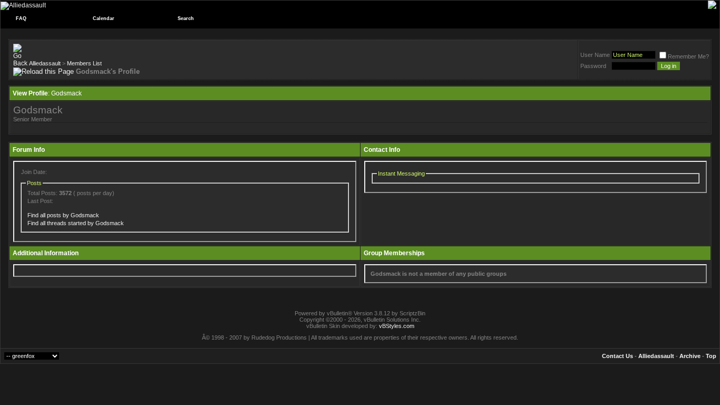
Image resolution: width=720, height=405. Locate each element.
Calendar (103, 18)
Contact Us (617, 356)
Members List (84, 63)
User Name (595, 55)
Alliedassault (45, 63)
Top (711, 356)
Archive (689, 356)
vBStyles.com (396, 326)
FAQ (21, 18)
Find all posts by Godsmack (63, 215)
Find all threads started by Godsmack (75, 223)
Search (186, 18)
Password (593, 66)
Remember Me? (688, 56)
